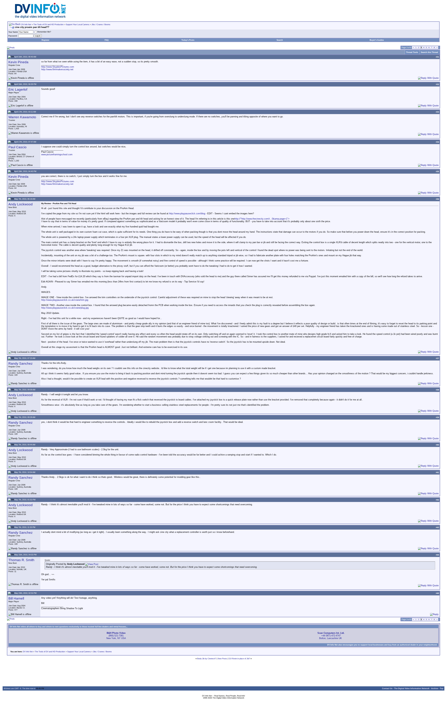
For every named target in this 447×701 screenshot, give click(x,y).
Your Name (13, 32)
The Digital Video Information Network (411, 688)
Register (45, 40)
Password (12, 36)
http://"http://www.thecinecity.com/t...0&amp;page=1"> (262, 218)
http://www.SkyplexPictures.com (57, 66)
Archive (434, 688)
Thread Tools (412, 52)
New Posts (222, 659)
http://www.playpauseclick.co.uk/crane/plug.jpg (65, 307)
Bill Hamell (16, 598)
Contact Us (387, 688)
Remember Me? (44, 32)
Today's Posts (187, 40)
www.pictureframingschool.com (56, 154)
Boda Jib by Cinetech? (206, 659)
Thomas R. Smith (21, 560)
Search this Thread (429, 52)
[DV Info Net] (40, 17)
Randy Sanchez (20, 363)
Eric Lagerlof (17, 89)
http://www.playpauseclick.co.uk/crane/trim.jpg (64, 300)
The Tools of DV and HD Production (48, 24)
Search (280, 40)
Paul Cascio (17, 147)
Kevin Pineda (18, 62)
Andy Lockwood (20, 204)
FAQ (107, 40)
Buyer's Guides (377, 40)
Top (441, 688)
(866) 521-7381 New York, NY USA (116, 636)
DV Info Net (26, 24)
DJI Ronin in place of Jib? (239, 659)
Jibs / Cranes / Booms (100, 24)
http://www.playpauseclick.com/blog (187, 213)
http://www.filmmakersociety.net (57, 69)
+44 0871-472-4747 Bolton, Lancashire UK (331, 636)
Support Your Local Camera (77, 24)
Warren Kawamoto (22, 117)
